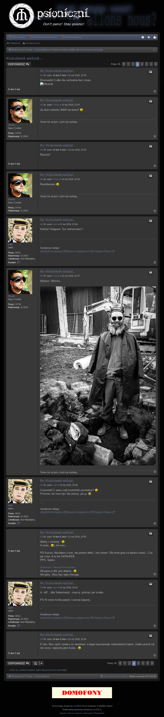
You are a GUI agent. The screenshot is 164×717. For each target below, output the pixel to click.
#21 (42, 75)
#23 (42, 150)
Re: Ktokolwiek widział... (57, 71)
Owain (11, 125)
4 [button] (142, 64)
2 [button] (133, 64)
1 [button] (128, 64)
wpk (10, 244)
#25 (42, 224)
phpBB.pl (97, 709)
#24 (42, 179)
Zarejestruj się (33, 43)
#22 (42, 104)
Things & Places (103, 251)
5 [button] (146, 64)
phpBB (76, 706)
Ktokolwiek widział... (24, 58)
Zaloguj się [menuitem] (149, 38)
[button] (124, 64)
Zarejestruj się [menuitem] (155, 38)
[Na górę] (155, 91)
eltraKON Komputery (51, 251)
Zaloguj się (15, 43)
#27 (42, 485)
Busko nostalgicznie (78, 251)
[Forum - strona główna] (53, 16)
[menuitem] (16, 37)
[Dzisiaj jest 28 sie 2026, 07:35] (154, 50)
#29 (42, 587)
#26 (42, 276)
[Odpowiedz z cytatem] (150, 71)
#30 (42, 639)
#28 (42, 536)
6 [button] (151, 64)
